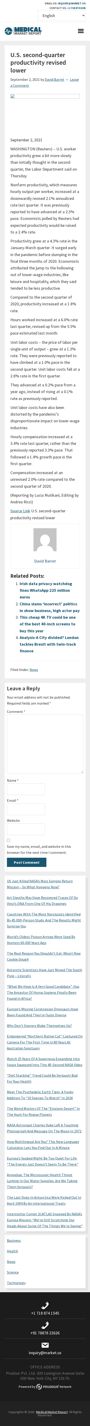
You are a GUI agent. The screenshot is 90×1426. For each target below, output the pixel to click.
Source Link (20, 510)
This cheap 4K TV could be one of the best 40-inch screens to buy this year (48, 624)
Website (13, 820)
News (34, 669)
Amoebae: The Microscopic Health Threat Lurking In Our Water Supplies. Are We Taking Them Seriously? (42, 1180)
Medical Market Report (23, 31)
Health (12, 1251)
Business (14, 1240)
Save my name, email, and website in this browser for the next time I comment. (39, 849)
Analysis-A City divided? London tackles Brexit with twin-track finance (49, 644)
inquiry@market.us (72, 3)
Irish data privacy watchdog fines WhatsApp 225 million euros (46, 590)
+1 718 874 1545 (76, 8)
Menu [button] (81, 31)
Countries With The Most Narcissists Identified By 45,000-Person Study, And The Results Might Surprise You (44, 920)
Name (13, 780)
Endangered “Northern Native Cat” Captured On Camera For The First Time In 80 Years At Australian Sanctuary (45, 1042)
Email (12, 800)
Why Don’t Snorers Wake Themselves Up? (39, 1025)
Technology (16, 1282)
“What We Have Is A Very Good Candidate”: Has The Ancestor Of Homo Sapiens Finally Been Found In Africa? (43, 992)
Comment (16, 711)
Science (13, 1272)
